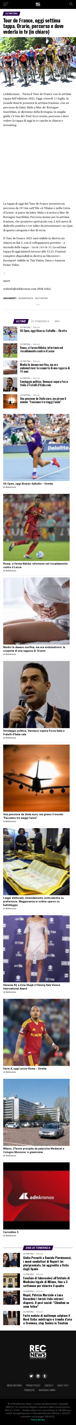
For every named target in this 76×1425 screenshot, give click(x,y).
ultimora (42, 298)
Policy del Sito (38, 1419)
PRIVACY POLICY (33, 1385)
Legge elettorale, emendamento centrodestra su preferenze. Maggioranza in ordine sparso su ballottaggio (33, 901)
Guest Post (63, 1385)
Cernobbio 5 (10, 1232)
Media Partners (14, 1385)
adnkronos (26, 298)
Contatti (49, 1385)
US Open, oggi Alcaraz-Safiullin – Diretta (28, 483)
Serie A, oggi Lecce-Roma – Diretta (24, 1068)
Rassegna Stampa (47, 1390)
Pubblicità (29, 1390)
